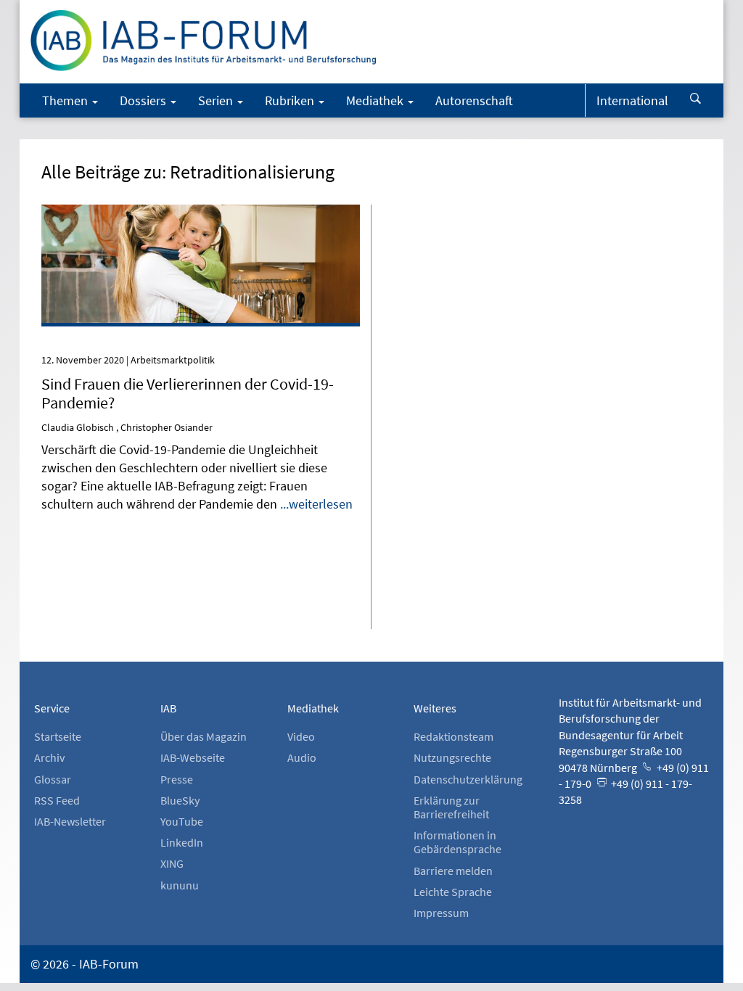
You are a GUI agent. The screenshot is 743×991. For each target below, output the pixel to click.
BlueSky (180, 800)
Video (301, 736)
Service (52, 708)
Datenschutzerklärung (468, 779)
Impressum (441, 912)
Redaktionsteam (453, 736)
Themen (66, 100)
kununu (179, 885)
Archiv (49, 757)
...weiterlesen (316, 503)
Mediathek (376, 100)
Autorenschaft (474, 100)
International (632, 100)
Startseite (57, 736)
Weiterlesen (200, 229)
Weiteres (435, 708)
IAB (168, 708)
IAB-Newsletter (70, 821)
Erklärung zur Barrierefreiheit (451, 807)
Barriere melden (453, 870)
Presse (176, 779)
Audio (301, 757)
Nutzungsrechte (452, 757)
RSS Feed (57, 800)
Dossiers (144, 100)
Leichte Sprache (453, 891)
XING (172, 863)
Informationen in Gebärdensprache (457, 842)
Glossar (52, 779)
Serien (217, 100)
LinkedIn (181, 842)
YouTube (181, 821)
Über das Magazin (203, 736)
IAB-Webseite (192, 757)
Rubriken (291, 100)
